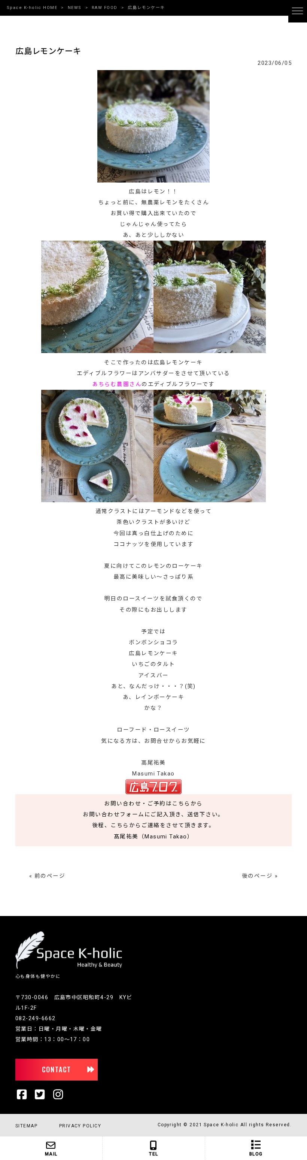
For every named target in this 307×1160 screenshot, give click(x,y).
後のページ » (260, 876)
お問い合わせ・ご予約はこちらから (153, 803)
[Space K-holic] (68, 967)
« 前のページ (47, 876)
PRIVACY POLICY (80, 1126)
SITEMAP (26, 1126)
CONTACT (57, 1069)
